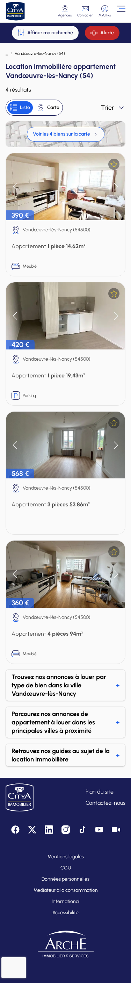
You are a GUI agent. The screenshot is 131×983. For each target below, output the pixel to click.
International (66, 901)
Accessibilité (65, 913)
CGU (65, 868)
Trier (107, 107)
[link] (65, 134)
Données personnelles (65, 879)
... (7, 53)
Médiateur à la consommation (66, 890)
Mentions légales (66, 857)
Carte (53, 107)
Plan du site (100, 791)
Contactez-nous (105, 803)
